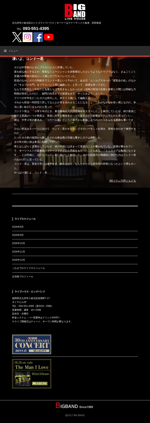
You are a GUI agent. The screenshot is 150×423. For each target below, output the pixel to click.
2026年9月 (18, 235)
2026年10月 (18, 243)
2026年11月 (18, 251)
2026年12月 (18, 260)
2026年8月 (18, 226)
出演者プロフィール (22, 276)
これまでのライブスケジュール (28, 268)
